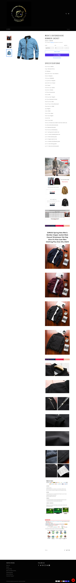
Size (55, 45)
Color (46, 45)
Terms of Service (9, 574)
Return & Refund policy (11, 570)
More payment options (57, 57)
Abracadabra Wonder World (13, 581)
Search (7, 567)
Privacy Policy (9, 568)
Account (68, 29)
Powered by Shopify (22, 581)
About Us (8, 565)
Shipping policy (9, 572)
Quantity (65, 45)
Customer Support (10, 575)
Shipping (52, 42)
